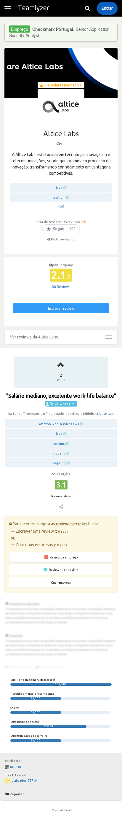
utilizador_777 (22, 780)
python (59, 197)
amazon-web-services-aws (59, 424)
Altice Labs (106, 413)
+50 (61, 206)
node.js (59, 453)
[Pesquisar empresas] (87, 8)
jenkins (59, 443)
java (59, 188)
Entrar (107, 8)
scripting (59, 463)
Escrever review (61, 308)
